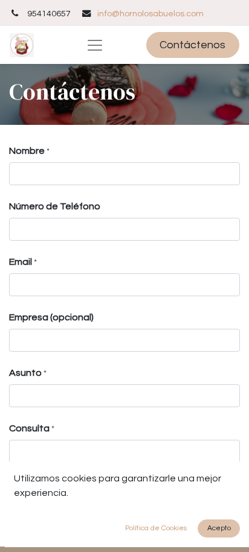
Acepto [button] (219, 528)
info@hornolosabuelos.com (150, 13)
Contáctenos (192, 45)
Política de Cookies (156, 528)
